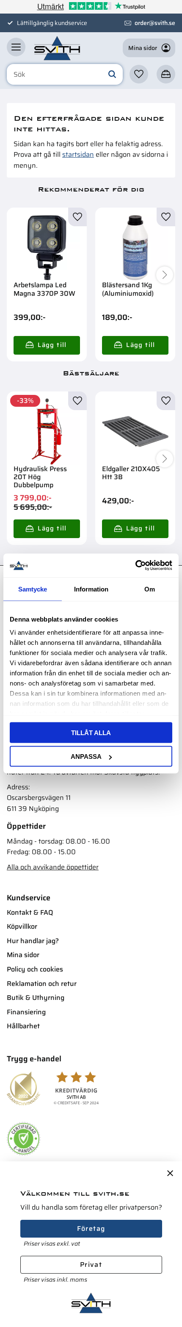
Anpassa (86, 756)
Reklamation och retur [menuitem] (42, 983)
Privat (91, 1264)
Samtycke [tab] (32, 588)
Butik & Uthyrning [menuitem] (35, 997)
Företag (91, 1228)
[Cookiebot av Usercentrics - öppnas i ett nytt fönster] (135, 565)
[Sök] (112, 74)
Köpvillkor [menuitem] (22, 926)
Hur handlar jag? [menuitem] (33, 941)
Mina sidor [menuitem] (23, 954)
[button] (16, 47)
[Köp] (47, 345)
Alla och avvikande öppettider (53, 867)
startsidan (78, 154)
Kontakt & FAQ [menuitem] (30, 912)
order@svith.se (155, 23)
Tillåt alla (91, 732)
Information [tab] (91, 588)
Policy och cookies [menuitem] (35, 969)
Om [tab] (149, 588)
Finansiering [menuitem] (26, 1012)
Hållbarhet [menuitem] (23, 1026)
